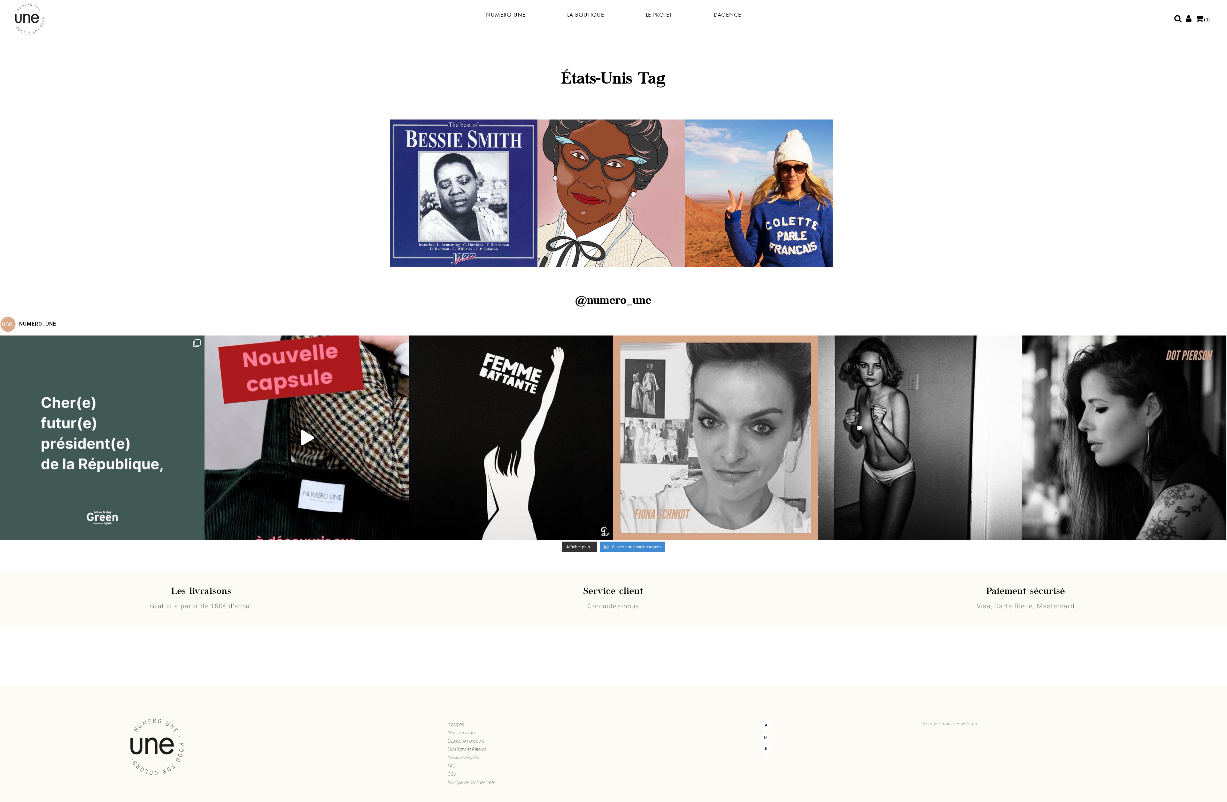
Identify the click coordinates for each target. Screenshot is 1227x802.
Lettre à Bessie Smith (463, 214)
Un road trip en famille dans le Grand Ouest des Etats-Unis (759, 217)
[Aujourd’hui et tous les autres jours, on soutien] (920, 437)
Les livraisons (201, 591)
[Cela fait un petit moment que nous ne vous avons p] (102, 437)
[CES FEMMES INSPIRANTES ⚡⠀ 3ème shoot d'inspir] (715, 437)
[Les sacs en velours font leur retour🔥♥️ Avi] (306, 437)
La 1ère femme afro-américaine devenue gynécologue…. (611, 217)
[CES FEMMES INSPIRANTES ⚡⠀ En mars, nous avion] (1124, 437)
